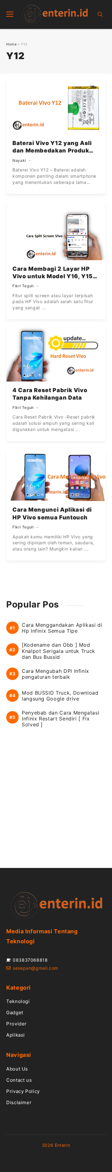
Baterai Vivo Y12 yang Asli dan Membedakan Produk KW (52, 151)
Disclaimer (18, 1102)
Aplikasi (15, 1035)
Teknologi (18, 1001)
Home (11, 44)
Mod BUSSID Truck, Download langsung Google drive (60, 696)
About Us (17, 1069)
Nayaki (19, 160)
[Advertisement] (56, 804)
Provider (16, 1024)
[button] (100, 14)
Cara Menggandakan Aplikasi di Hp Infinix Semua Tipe (62, 628)
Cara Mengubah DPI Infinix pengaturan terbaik (55, 674)
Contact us (19, 1080)
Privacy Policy (23, 1091)
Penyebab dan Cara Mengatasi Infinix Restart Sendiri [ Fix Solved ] (60, 719)
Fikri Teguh (23, 286)
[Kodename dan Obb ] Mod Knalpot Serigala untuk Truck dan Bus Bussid (58, 651)
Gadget (14, 1012)
